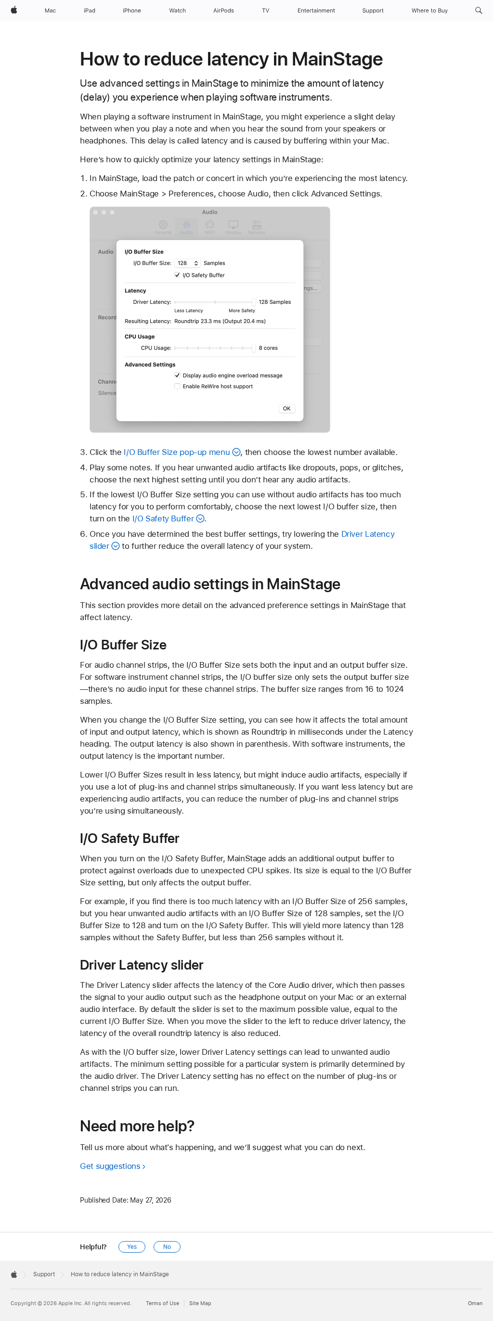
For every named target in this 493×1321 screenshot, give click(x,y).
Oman (475, 1303)
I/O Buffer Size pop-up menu (177, 452)
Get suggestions (110, 1166)
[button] (478, 10)
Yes (132, 1246)
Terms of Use (162, 1303)
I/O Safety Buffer (163, 518)
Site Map (200, 1303)
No (167, 1246)
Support (44, 1274)
